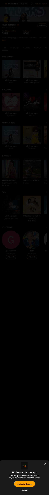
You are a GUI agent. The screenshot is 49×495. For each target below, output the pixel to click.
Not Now (24, 490)
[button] (24, 247)
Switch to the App (24, 484)
